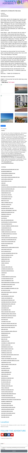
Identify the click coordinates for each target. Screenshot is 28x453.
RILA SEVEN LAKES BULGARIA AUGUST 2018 (10, 354)
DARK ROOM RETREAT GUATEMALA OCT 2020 (10, 282)
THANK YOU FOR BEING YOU (6, 298)
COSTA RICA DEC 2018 (5, 337)
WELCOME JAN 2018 (5, 417)
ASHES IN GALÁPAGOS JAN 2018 (7, 409)
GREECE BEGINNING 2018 (6, 372)
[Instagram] (5, 434)
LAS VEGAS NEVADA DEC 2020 (7, 278)
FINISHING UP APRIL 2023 (6, 214)
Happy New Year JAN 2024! (6, 194)
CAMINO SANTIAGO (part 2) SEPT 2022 (8, 231)
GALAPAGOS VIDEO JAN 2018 (7, 411)
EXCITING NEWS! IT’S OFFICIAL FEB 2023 (9, 222)
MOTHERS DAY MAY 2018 (6, 380)
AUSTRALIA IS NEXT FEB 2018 (7, 405)
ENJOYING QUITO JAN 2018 (6, 415)
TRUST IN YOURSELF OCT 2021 (7, 255)
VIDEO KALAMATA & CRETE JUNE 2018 (8, 364)
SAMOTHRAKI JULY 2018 (6, 362)
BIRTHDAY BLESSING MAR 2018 (7, 389)
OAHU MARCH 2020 (5, 307)
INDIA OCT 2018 (4, 339)
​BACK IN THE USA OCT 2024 (6, 175)
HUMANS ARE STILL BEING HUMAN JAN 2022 (10, 247)
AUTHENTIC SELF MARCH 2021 (7, 268)
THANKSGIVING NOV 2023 (6, 198)
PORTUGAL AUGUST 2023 (6, 204)
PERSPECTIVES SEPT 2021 (6, 257)
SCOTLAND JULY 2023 (5, 206)
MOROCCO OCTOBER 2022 (6, 229)
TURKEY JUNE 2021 (5, 263)
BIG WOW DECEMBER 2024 (6, 171)
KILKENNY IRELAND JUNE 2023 (7, 208)
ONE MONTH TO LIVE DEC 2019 (7, 317)
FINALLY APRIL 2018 (5, 387)
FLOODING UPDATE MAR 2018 (7, 395)
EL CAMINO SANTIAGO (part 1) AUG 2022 (9, 233)
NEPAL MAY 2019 (4, 329)
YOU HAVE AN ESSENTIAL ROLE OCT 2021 (9, 253)
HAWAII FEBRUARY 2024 (6, 192)
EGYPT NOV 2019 (4, 319)
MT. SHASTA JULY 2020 (5, 290)
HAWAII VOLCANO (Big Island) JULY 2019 (9, 325)
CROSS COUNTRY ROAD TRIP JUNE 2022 (9, 237)
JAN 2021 (3, 274)
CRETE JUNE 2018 (4, 366)
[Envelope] (2, 434)
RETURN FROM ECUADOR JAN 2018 (8, 407)
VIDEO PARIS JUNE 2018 (6, 374)
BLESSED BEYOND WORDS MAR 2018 (8, 393)
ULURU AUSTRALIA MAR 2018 (7, 391)
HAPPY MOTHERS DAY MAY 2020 (7, 296)
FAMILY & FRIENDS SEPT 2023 (7, 202)
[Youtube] (12, 434)
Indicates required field (6, 438)
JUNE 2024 (3, 183)
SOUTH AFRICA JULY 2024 (6, 181)
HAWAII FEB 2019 (4, 335)
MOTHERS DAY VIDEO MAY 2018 (7, 378)
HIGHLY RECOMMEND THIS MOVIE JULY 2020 (9, 288)
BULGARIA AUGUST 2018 (6, 356)
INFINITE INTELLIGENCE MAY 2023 (7, 212)
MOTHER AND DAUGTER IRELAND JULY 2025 (10, 169)
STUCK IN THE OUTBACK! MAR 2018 (8, 397)
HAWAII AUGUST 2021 (5, 259)
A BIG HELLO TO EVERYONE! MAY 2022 (8, 239)
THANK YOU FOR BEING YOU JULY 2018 (9, 358)
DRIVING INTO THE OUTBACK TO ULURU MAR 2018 (11, 399)
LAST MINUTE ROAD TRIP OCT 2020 (8, 284)
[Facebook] (8, 434)
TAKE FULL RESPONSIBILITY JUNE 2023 (9, 210)
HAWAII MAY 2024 (4, 185)
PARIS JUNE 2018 (4, 376)
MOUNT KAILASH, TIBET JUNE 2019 (8, 327)
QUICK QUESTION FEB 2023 (6, 224)
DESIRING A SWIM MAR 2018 (6, 401)
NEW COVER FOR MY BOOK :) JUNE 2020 (9, 292)
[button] (26, 2)
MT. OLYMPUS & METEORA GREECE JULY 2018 (10, 360)
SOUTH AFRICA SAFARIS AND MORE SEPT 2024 (10, 177)
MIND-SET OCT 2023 (5, 200)
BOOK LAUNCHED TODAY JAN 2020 (8, 311)
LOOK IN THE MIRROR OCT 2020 (7, 280)
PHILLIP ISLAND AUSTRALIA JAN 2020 (8, 315)
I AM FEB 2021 (4, 272)
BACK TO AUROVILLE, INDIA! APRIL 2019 (9, 331)
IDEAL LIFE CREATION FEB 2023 (7, 220)
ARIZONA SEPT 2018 (5, 341)
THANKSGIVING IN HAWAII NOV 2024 (8, 173)
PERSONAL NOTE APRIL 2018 (7, 385)
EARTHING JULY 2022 (5, 235)
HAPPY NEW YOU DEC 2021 (6, 249)
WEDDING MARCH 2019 (5, 333)
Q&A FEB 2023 (4, 218)
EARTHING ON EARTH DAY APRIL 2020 (8, 302)
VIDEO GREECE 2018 (5, 370)
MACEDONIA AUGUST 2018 (6, 350)
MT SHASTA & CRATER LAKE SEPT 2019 (9, 323)
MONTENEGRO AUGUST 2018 (7, 346)
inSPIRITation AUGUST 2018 (6, 352)
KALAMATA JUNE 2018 (5, 368)
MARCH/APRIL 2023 (5, 216)
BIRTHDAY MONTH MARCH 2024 (7, 190)
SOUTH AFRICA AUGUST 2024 (7, 179)
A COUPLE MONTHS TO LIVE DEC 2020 (8, 276)
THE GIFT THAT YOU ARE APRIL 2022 (8, 241)
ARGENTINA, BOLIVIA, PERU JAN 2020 (8, 313)
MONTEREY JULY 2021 (5, 261)
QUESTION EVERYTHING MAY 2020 (8, 300)
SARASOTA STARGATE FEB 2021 (7, 270)
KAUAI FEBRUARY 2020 (5, 309)
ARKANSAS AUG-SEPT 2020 (6, 286)
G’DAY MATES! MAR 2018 (6, 403)
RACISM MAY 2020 (4, 294)
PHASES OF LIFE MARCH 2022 (7, 243)
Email (2, 443)
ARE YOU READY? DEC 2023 (6, 196)
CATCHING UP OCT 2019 (6, 321)
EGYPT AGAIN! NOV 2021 (6, 251)
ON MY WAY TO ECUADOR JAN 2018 (8, 413)
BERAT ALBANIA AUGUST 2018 (7, 348)
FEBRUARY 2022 (4, 245)
